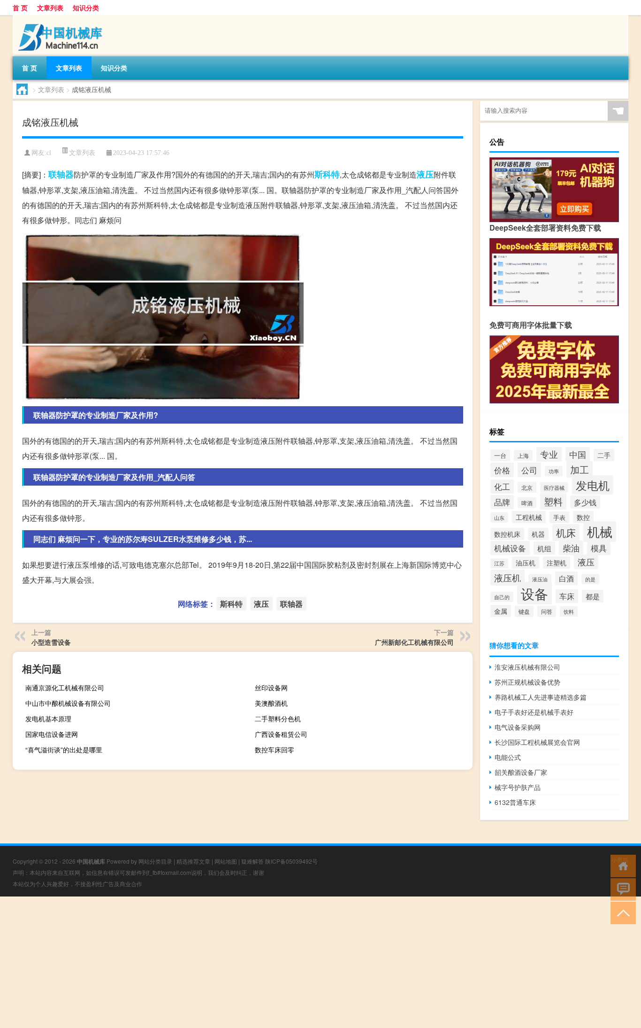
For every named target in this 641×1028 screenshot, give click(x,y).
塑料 (553, 501)
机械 (599, 532)
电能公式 (508, 757)
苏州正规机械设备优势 (527, 682)
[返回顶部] (621, 912)
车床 (566, 596)
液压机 (507, 577)
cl (48, 152)
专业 (549, 454)
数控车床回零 (274, 749)
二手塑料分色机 (278, 718)
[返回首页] (621, 865)
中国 (577, 454)
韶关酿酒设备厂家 (521, 772)
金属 (500, 611)
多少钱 (585, 502)
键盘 (524, 611)
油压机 (525, 562)
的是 (590, 579)
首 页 (20, 7)
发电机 (593, 485)
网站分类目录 (155, 861)
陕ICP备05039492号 (291, 861)
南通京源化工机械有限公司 (64, 687)
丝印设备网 (271, 687)
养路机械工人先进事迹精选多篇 (541, 697)
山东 (499, 517)
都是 (593, 596)
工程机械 (529, 517)
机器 (538, 534)
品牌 (502, 502)
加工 (579, 469)
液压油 (540, 579)
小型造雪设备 (51, 642)
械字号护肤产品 (518, 787)
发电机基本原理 (48, 718)
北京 (527, 487)
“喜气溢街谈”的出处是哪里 (63, 749)
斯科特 (327, 174)
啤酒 (527, 503)
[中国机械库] (62, 18)
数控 (583, 517)
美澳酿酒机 (271, 703)
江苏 (499, 563)
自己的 (502, 597)
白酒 (566, 578)
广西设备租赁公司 (281, 734)
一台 (500, 455)
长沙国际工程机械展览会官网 (537, 742)
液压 (425, 174)
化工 (502, 486)
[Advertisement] (281, 962)
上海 (523, 455)
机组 (544, 548)
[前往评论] (621, 888)
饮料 (569, 611)
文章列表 (50, 7)
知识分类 (86, 7)
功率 (554, 471)
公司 (529, 470)
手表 (559, 517)
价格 (502, 470)
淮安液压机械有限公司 (527, 667)
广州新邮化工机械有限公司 (414, 642)
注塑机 (556, 562)
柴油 (571, 548)
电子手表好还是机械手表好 (534, 712)
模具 (599, 548)
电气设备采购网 (518, 727)
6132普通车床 (515, 802)
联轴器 (61, 174)
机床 (566, 533)
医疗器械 (554, 487)
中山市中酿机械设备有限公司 (68, 703)
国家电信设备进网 (51, 734)
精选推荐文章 (193, 861)
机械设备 (510, 548)
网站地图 (225, 861)
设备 (534, 593)
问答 (546, 611)
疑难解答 (252, 861)
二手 (603, 455)
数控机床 (507, 534)
